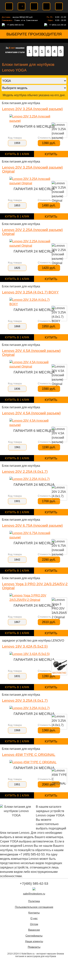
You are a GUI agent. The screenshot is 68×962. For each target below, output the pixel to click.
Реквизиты (34, 947)
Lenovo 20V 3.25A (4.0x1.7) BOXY (30, 292)
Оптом (34, 924)
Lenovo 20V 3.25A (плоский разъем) (32, 109)
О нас (34, 918)
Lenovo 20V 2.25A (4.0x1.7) (25, 472)
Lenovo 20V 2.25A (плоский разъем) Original (32, 232)
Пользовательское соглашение (34, 907)
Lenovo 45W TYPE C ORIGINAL (28, 755)
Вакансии (34, 929)
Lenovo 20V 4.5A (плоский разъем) (31, 413)
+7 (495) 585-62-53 (15, 25)
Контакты (34, 912)
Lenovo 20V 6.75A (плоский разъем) (32, 525)
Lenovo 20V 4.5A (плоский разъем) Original (31, 353)
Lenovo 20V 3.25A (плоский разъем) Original (32, 169)
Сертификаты (34, 935)
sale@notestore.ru (34, 893)
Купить (51, 154)
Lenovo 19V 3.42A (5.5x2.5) (25, 646)
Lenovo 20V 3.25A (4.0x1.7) (25, 700)
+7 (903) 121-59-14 (57, 25)
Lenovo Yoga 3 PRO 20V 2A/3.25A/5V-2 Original (35, 586)
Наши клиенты (34, 941)
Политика (34, 901)
